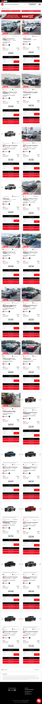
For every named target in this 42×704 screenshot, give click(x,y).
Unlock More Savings (11, 65)
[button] (20, 27)
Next (41, 16)
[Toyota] (2, 4)
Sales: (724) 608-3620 (21, 1)
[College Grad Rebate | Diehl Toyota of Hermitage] (21, 16)
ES (6, 1)
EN (3, 1)
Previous (1, 16)
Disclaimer (38, 15)
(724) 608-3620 (29, 689)
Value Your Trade (11, 69)
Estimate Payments (11, 67)
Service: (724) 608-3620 (27, 1)
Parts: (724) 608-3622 (34, 1)
